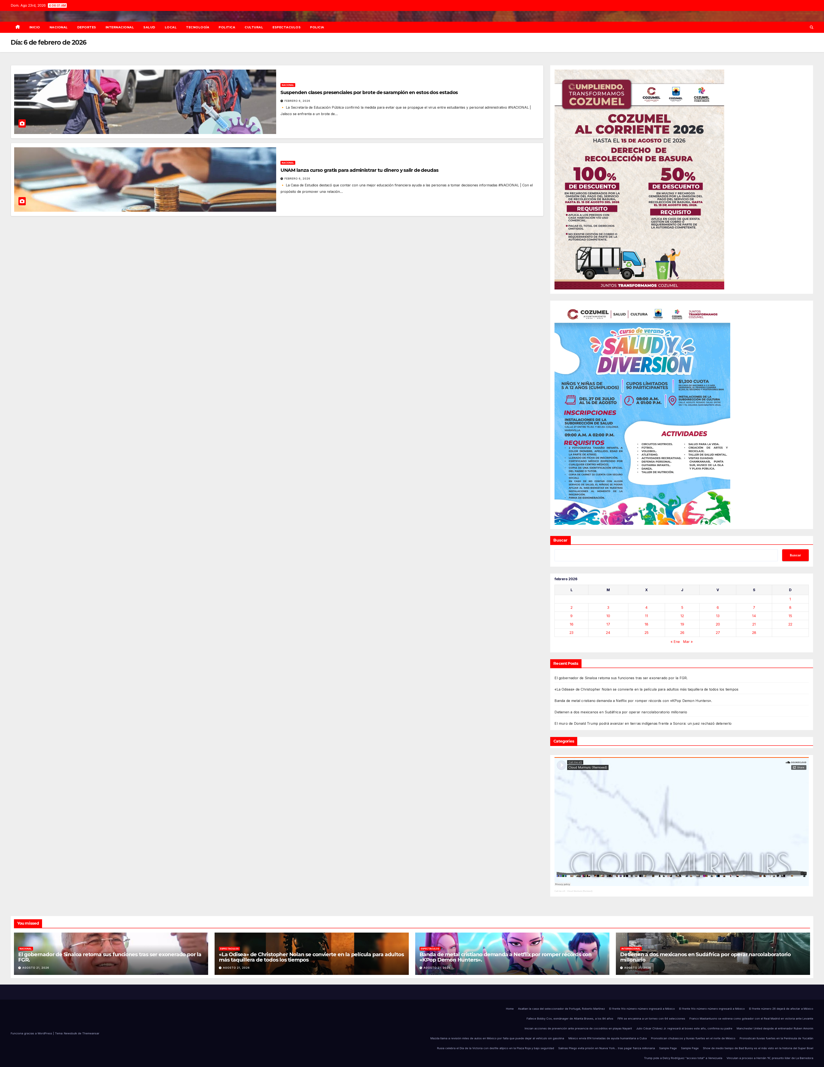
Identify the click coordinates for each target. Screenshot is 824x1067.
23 (571, 632)
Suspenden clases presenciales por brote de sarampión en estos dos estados (369, 92)
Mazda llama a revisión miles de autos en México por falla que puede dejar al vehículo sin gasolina (497, 1038)
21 (754, 624)
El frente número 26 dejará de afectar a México (781, 1008)
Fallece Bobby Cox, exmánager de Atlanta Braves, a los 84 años (570, 1018)
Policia (317, 27)
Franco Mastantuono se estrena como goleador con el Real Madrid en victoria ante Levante (751, 1018)
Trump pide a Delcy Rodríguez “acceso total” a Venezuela (683, 1058)
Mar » (688, 641)
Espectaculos (287, 27)
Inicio (34, 27)
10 (608, 616)
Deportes (86, 27)
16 (571, 624)
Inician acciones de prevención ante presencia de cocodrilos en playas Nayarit (578, 1028)
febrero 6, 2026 (297, 100)
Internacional (120, 27)
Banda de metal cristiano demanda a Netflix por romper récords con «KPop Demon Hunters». (633, 701)
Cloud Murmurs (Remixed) (579, 891)
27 (718, 632)
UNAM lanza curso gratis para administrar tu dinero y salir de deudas (359, 170)
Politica (227, 27)
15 (790, 616)
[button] (811, 27)
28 (754, 632)
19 (682, 624)
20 (718, 624)
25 (646, 632)
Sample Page (668, 1048)
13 (717, 616)
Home (510, 1008)
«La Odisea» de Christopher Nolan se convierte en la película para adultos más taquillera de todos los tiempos (646, 689)
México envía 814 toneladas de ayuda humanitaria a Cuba (607, 1038)
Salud (149, 27)
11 (646, 616)
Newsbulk (70, 1033)
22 (790, 624)
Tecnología (197, 27)
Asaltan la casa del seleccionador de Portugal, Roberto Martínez (561, 1008)
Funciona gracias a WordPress (32, 1033)
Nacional (59, 27)
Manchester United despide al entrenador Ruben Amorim (775, 1028)
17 (608, 624)
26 (682, 632)
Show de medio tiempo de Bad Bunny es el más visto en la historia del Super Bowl (758, 1048)
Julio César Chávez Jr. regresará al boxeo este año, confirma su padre (684, 1028)
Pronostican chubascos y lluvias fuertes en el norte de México (693, 1038)
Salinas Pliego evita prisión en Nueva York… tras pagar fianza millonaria (606, 1048)
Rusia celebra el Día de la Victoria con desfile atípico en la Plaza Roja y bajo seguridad (495, 1048)
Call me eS (559, 891)
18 (646, 624)
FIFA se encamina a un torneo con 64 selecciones (651, 1018)
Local (171, 27)
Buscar (560, 540)
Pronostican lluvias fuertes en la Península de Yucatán (776, 1038)
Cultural (254, 27)
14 (754, 616)
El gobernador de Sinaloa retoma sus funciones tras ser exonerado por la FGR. (621, 678)
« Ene (675, 641)
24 (608, 632)
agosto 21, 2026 (35, 967)
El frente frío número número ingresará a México (642, 1008)
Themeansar (90, 1033)
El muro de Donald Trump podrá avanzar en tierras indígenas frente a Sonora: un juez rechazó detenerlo (643, 723)
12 (682, 616)
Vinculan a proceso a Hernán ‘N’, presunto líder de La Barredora (770, 1058)
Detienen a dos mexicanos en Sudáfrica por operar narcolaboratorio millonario (620, 712)
